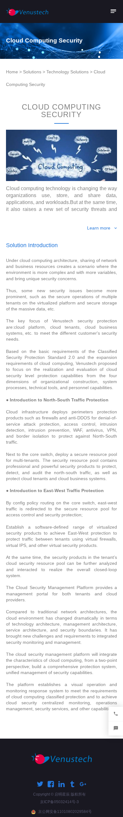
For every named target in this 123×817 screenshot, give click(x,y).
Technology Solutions (67, 71)
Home (12, 71)
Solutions (32, 71)
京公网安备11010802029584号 (65, 811)
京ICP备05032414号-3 (59, 802)
